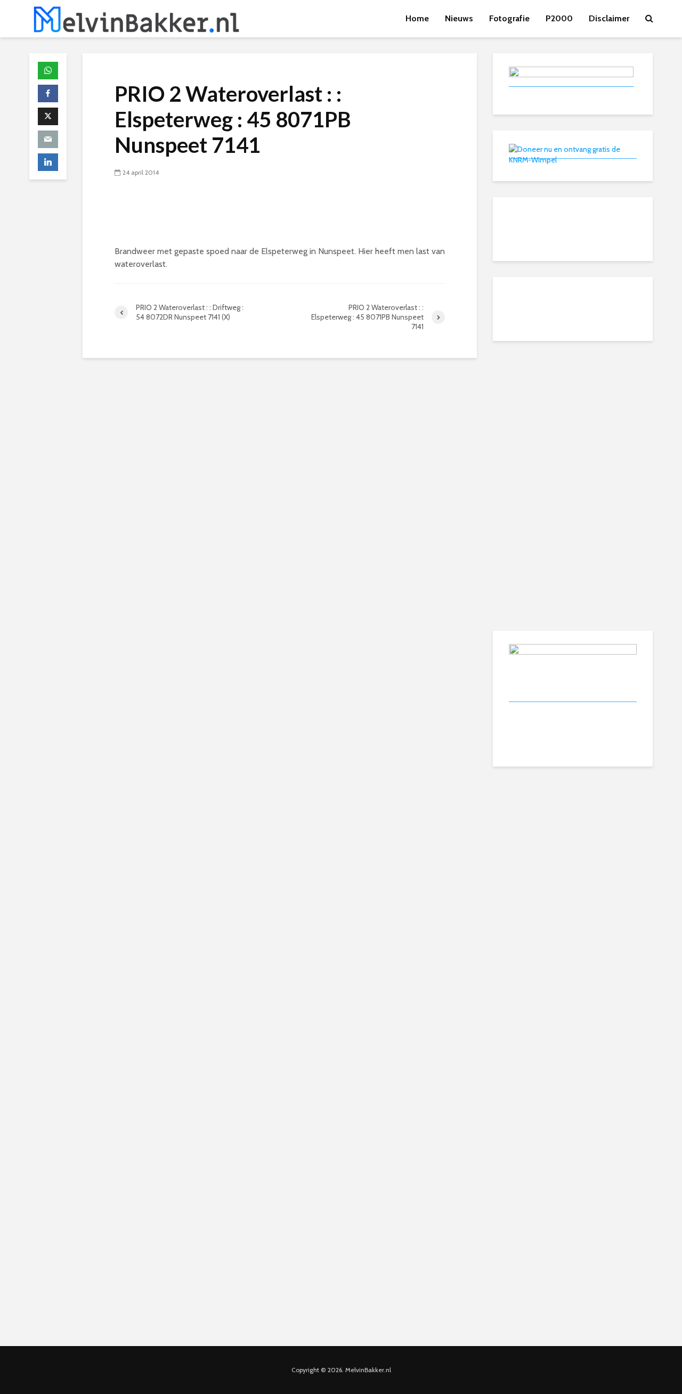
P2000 (559, 18)
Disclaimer (609, 18)
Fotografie (509, 18)
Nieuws (459, 18)
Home (417, 18)
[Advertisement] (573, 423)
